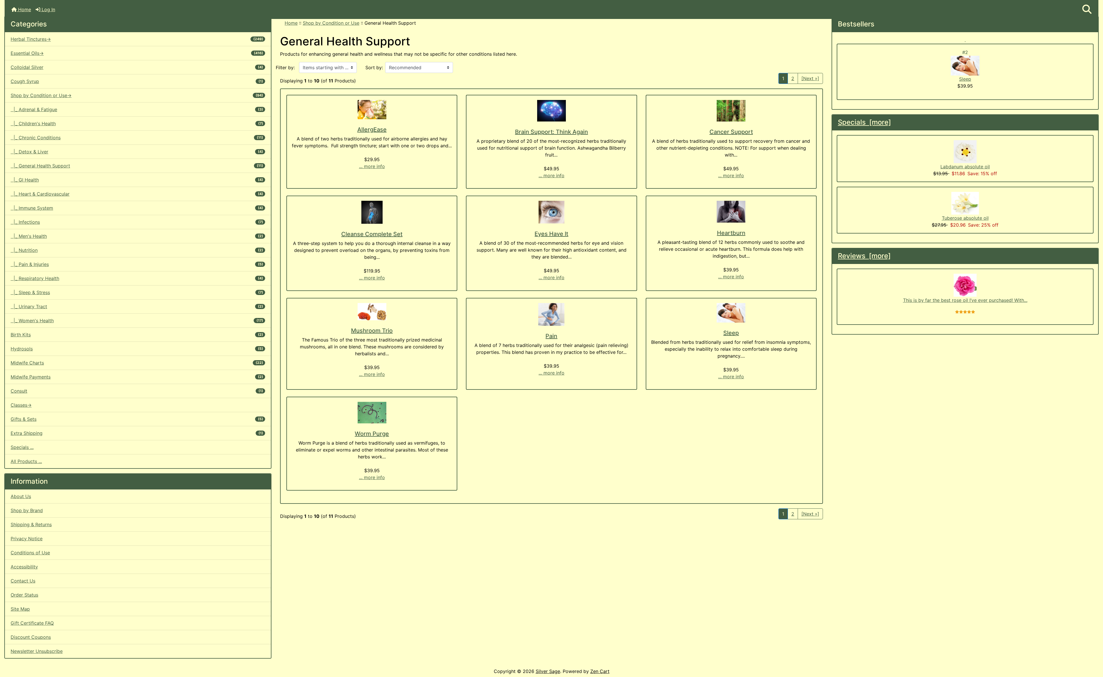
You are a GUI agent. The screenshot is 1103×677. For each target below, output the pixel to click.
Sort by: (374, 67)
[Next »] (810, 78)
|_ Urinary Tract (137, 306)
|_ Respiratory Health (137, 278)
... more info (372, 166)
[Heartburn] (731, 212)
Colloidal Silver (137, 67)
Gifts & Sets (137, 419)
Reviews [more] (864, 256)
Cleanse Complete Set (371, 234)
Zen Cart (600, 671)
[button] (1087, 9)
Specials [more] (864, 122)
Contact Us (23, 581)
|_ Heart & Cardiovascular (137, 194)
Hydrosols (137, 349)
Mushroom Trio (372, 330)
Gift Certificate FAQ (32, 623)
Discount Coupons (31, 637)
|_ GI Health (137, 180)
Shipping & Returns (31, 524)
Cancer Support (731, 131)
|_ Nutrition (137, 250)
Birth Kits (137, 334)
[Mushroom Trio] (372, 311)
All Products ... (26, 461)
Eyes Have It (551, 233)
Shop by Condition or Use (331, 23)
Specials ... (22, 447)
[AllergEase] (372, 109)
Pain (551, 336)
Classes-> (21, 405)
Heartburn (731, 232)
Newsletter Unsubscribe (37, 651)
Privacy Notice (27, 538)
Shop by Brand (27, 510)
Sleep (731, 332)
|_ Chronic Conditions (137, 137)
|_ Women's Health (137, 320)
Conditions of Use (30, 553)
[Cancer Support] (731, 110)
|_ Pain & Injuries (137, 264)
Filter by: (285, 67)
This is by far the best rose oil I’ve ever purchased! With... (965, 300)
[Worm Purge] (372, 412)
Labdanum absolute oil (965, 166)
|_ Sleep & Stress (137, 292)
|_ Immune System (137, 208)
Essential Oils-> (137, 53)
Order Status (24, 595)
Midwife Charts (137, 363)
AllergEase (372, 129)
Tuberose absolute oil (965, 218)
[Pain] (551, 314)
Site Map (20, 609)
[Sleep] (731, 313)
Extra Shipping (137, 433)
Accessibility (24, 567)
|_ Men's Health (137, 236)
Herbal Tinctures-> (137, 39)
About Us (21, 496)
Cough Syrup (137, 81)
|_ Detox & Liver (137, 152)
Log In (47, 9)
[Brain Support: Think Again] (551, 110)
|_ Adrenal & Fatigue (137, 109)
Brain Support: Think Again (551, 131)
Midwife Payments (137, 377)
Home (24, 9)
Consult (137, 391)
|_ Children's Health (137, 123)
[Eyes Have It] (551, 212)
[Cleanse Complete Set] (372, 212)
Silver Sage (548, 671)
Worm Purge (372, 433)
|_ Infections (137, 222)
